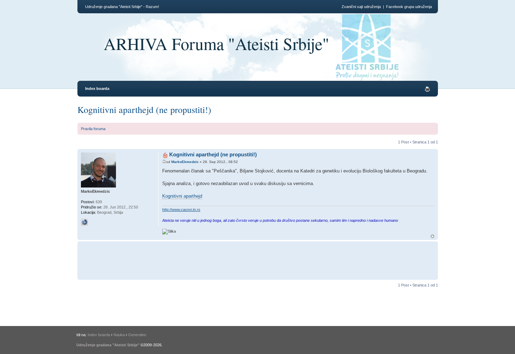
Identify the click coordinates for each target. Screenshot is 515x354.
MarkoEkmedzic (185, 162)
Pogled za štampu (427, 89)
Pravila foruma (93, 129)
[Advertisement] (290, 259)
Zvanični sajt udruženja (361, 7)
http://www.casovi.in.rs (181, 209)
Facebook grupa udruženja (409, 7)
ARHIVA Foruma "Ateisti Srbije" (216, 43)
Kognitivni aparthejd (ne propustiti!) (144, 109)
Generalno (137, 335)
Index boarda (97, 88)
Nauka (119, 335)
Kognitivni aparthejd (182, 196)
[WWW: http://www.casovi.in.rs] (84, 222)
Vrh (432, 236)
